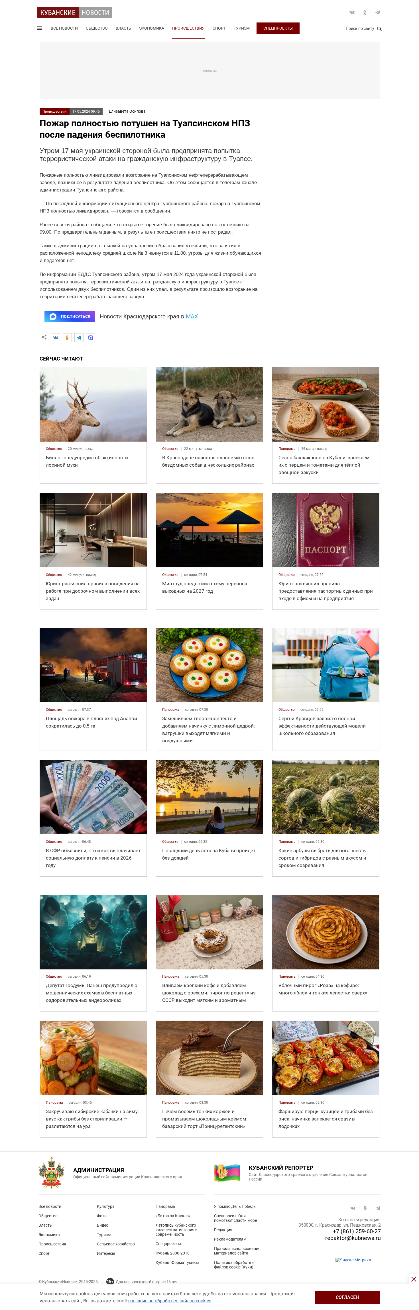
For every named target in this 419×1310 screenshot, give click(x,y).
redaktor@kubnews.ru (353, 1238)
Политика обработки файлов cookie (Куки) (234, 1264)
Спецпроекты (278, 28)
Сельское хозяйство (116, 1244)
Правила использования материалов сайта (237, 1250)
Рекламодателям (230, 1239)
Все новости (64, 28)
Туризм (242, 28)
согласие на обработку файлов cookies (169, 1300)
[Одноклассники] (67, 337)
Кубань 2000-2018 (173, 1253)
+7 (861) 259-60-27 (357, 1231)
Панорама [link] (287, 449)
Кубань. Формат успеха (178, 1262)
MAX (192, 316)
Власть (123, 28)
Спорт (219, 28)
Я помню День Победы (235, 1206)
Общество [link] (54, 449)
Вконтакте (352, 12)
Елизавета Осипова (127, 111)
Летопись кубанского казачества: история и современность (177, 1230)
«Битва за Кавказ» (173, 1216)
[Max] (90, 337)
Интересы (106, 1253)
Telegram (377, 12)
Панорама (165, 1206)
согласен (347, 1297)
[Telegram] (79, 337)
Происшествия (188, 28)
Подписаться (75, 316)
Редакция (223, 1229)
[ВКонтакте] (55, 337)
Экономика (151, 28)
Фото (102, 1216)
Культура (106, 1206)
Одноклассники (365, 12)
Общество (97, 28)
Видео (102, 1225)
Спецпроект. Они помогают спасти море (235, 1218)
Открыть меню (40, 29)
